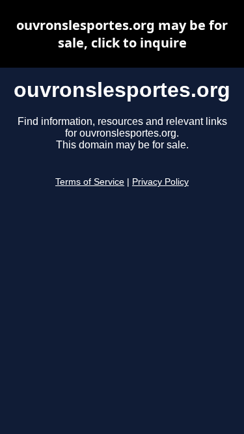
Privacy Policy (160, 182)
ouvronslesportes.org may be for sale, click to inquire (122, 33)
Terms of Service (89, 182)
